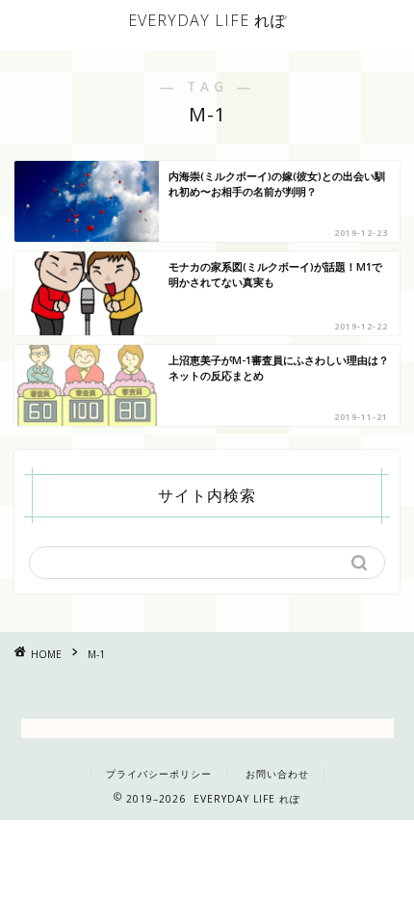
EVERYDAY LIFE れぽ (207, 20)
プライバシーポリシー (159, 773)
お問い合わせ (277, 773)
